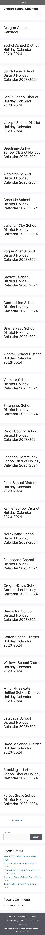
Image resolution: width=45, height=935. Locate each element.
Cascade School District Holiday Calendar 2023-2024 (20, 204)
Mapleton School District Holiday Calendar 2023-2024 (20, 178)
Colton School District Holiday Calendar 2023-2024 (21, 641)
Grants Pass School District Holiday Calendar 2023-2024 (20, 332)
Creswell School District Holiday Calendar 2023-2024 (20, 281)
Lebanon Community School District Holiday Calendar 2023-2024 (21, 461)
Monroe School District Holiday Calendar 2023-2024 (22, 358)
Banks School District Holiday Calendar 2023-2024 (20, 101)
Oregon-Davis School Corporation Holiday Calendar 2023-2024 (20, 589)
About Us (11, 917)
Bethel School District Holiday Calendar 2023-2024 (21, 49)
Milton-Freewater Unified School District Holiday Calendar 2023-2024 (21, 694)
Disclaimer (33, 917)
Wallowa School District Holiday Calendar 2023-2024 (22, 667)
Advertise (23, 924)
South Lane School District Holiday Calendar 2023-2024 (20, 75)
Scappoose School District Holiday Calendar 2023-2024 (20, 564)
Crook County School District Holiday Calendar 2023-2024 (20, 435)
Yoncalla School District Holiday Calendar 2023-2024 (20, 384)
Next (18, 820)
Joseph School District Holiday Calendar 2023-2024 (21, 126)
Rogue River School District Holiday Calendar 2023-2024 (20, 255)
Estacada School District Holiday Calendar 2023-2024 (20, 722)
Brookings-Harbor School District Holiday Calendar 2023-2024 (21, 774)
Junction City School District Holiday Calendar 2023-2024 (20, 229)
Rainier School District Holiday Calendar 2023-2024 (21, 512)
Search (6, 833)
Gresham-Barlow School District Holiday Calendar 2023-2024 (21, 152)
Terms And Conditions (29, 920)
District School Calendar (20, 8)
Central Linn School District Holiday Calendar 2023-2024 (20, 307)
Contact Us (21, 917)
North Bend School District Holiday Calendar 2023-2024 (20, 538)
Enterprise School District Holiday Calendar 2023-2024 (20, 409)
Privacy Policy (12, 920)
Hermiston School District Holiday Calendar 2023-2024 (20, 615)
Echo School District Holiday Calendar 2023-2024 (19, 487)
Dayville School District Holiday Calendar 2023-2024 (22, 748)
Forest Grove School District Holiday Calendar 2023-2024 (20, 799)
